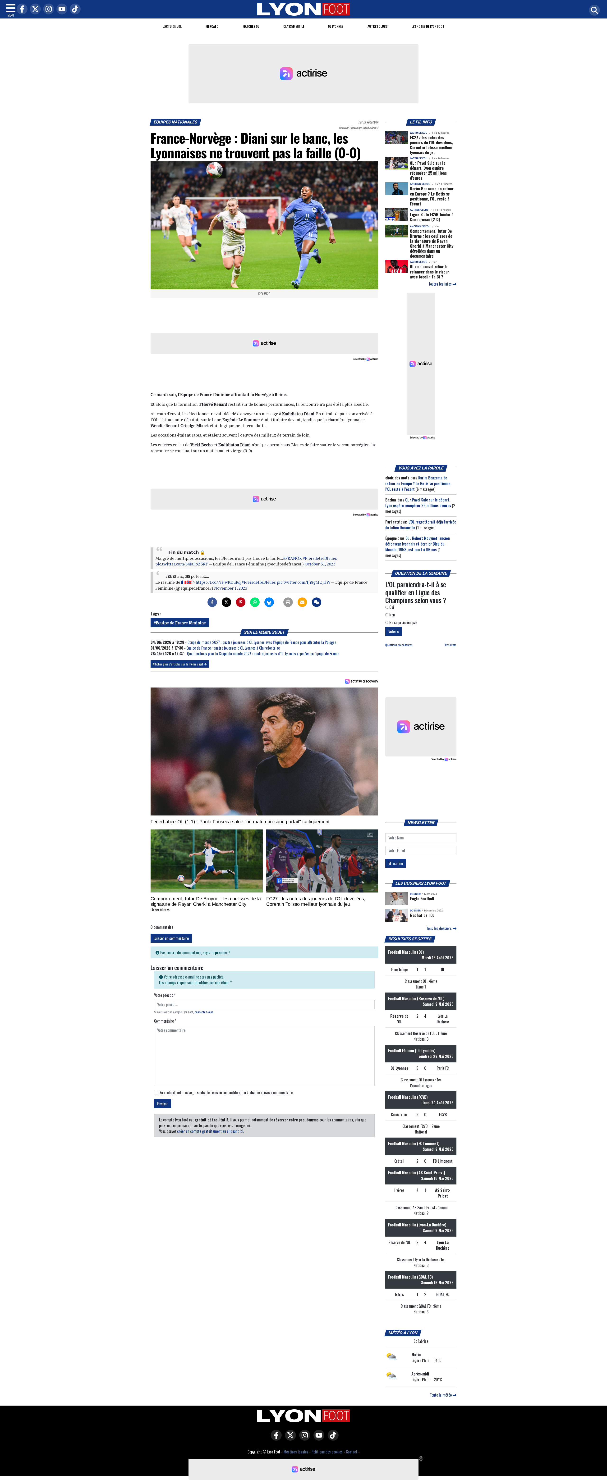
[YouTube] (60, 9)
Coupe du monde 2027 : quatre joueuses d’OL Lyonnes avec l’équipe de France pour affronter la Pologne (262, 642)
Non (391, 615)
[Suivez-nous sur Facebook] (275, 1438)
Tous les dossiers (439, 928)
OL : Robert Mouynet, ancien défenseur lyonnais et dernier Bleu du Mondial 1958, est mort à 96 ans (417, 543)
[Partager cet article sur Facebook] (212, 602)
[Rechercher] (593, 10)
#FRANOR (292, 558)
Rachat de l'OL (422, 915)
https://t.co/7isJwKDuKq (218, 582)
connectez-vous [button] (204, 1012)
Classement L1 (293, 26)
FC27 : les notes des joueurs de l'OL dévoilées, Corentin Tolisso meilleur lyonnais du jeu (431, 144)
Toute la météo (441, 1395)
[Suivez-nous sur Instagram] (303, 1438)
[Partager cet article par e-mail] (302, 602)
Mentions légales (296, 1452)
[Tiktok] (74, 9)
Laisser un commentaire (171, 938)
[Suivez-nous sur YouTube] (317, 1438)
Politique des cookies (327, 1452)
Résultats (450, 645)
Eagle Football (422, 898)
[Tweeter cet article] (226, 602)
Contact (351, 1452)
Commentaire (165, 1021)
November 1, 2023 (230, 588)
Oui (391, 607)
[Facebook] (21, 9)
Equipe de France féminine (181, 622)
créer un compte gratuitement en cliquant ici (210, 1131)
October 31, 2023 (320, 564)
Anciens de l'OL (420, 184)
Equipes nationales (175, 122)
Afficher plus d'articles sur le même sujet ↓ (180, 663)
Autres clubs (377, 26)
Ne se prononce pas (402, 622)
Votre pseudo (164, 995)
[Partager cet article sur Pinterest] (240, 602)
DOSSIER (415, 894)
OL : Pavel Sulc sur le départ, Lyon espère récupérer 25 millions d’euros (428, 170)
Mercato (212, 26)
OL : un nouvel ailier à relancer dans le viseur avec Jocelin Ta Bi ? (429, 271)
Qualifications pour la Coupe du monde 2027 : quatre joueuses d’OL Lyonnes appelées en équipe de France (263, 653)
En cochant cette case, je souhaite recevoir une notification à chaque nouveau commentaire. (226, 1092)
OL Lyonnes (335, 26)
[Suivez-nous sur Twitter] (289, 1438)
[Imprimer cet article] (288, 602)
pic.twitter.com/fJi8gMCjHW (303, 582)
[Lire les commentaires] (316, 602)
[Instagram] (47, 9)
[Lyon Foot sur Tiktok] (332, 1438)
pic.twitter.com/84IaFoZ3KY (181, 564)
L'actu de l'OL (172, 26)
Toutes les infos (440, 284)
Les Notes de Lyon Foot (427, 26)
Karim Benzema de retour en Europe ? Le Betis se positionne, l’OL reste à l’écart (432, 195)
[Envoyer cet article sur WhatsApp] (255, 602)
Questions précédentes (399, 645)
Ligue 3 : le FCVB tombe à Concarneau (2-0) (431, 216)
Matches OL (251, 26)
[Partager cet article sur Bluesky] (269, 602)
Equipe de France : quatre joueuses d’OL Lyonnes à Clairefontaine (233, 648)
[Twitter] (34, 9)
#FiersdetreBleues (320, 558)
